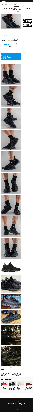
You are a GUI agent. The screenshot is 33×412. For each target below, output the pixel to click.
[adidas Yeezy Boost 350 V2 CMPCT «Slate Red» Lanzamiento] (28, 383)
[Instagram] (18, 409)
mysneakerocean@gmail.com (18, 406)
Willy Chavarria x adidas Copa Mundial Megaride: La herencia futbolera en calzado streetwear (12, 388)
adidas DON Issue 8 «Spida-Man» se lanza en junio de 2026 (4, 387)
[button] (31, 1)
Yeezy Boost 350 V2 (5, 35)
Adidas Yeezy (17, 6)
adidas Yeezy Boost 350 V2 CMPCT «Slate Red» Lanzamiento (28, 387)
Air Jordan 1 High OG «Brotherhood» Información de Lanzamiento (16, 374)
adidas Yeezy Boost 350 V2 (7, 369)
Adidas (2, 4)
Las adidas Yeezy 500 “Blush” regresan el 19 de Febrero (20, 387)
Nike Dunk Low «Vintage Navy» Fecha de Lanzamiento (5, 374)
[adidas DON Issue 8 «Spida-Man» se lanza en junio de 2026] (4, 383)
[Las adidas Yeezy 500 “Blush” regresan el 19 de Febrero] (20, 383)
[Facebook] (15, 409)
